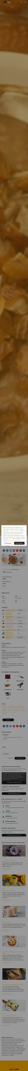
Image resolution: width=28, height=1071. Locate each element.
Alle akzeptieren (19, 543)
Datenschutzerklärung (11, 540)
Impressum (19, 540)
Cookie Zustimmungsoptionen (14, 530)
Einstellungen (8, 543)
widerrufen (10, 538)
